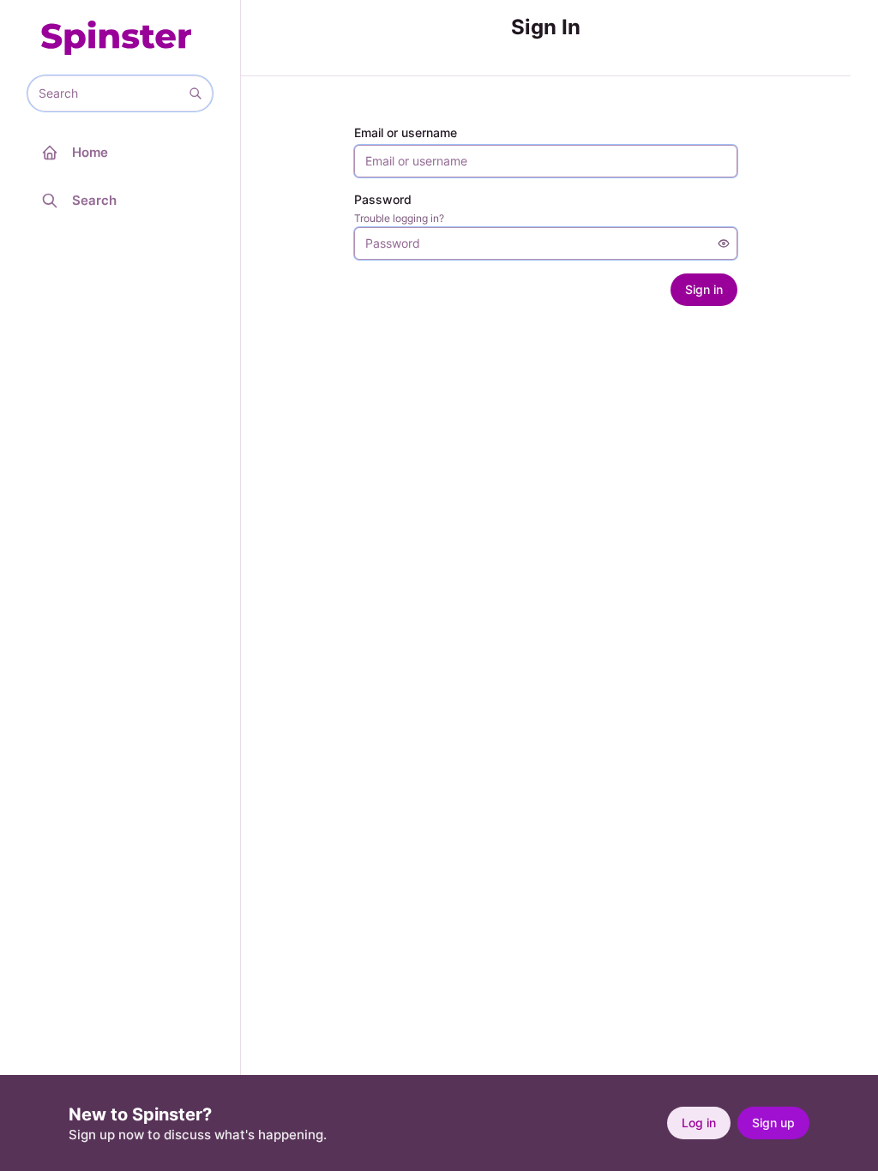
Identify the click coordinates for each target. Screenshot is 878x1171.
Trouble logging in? (399, 218)
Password (383, 199)
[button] (195, 93)
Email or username (405, 132)
